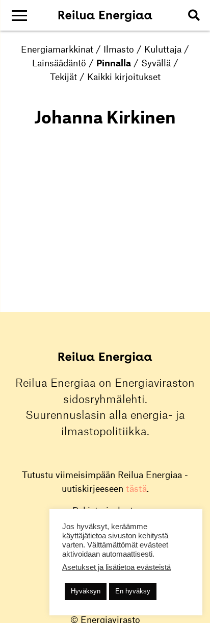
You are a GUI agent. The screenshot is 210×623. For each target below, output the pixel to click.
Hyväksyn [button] (85, 591)
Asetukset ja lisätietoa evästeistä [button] (116, 567)
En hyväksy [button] (132, 591)
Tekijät (63, 76)
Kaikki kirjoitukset (124, 76)
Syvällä (156, 63)
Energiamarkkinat (57, 49)
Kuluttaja (162, 49)
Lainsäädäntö (59, 63)
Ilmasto (118, 49)
